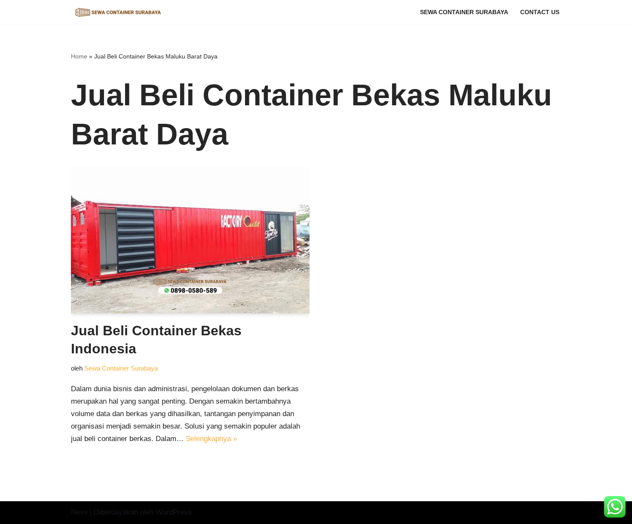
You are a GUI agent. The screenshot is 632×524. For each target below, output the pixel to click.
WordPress (174, 512)
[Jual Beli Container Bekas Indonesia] (190, 240)
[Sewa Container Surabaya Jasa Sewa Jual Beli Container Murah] (118, 12)
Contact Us (539, 12)
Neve (79, 512)
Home (79, 56)
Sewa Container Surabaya (464, 12)
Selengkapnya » (211, 439)
